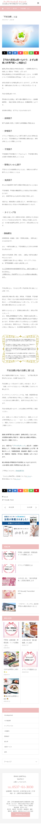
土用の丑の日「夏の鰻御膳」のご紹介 (29, 641)
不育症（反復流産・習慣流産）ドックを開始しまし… (11, 642)
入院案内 (6, 731)
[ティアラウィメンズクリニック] (15, 3)
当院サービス (8, 747)
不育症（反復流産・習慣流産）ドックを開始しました (28, 553)
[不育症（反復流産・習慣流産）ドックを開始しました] (9, 555)
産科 (5, 752)
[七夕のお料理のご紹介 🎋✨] (11, 659)
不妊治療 (6, 500)
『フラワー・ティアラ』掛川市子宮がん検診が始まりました (28, 605)
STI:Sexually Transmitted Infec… (26, 592)
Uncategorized (8, 715)
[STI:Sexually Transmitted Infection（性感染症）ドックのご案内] (9, 594)
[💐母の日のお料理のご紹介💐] (11, 686)
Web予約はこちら (20, 814)
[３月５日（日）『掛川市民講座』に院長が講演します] (9, 581)
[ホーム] (3, 9)
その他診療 (7, 720)
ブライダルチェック (19, 445)
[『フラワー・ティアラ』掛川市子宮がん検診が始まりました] (9, 607)
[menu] (38, 3)
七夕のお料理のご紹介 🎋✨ (11, 670)
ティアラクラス (8, 726)
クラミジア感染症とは (25, 565)
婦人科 (12, 20)
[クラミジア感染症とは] (9, 568)
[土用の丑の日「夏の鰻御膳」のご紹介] (29, 630)
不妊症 (12, 500)
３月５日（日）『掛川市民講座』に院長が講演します (27, 579)
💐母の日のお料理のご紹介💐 (11, 697)
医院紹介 (6, 736)
